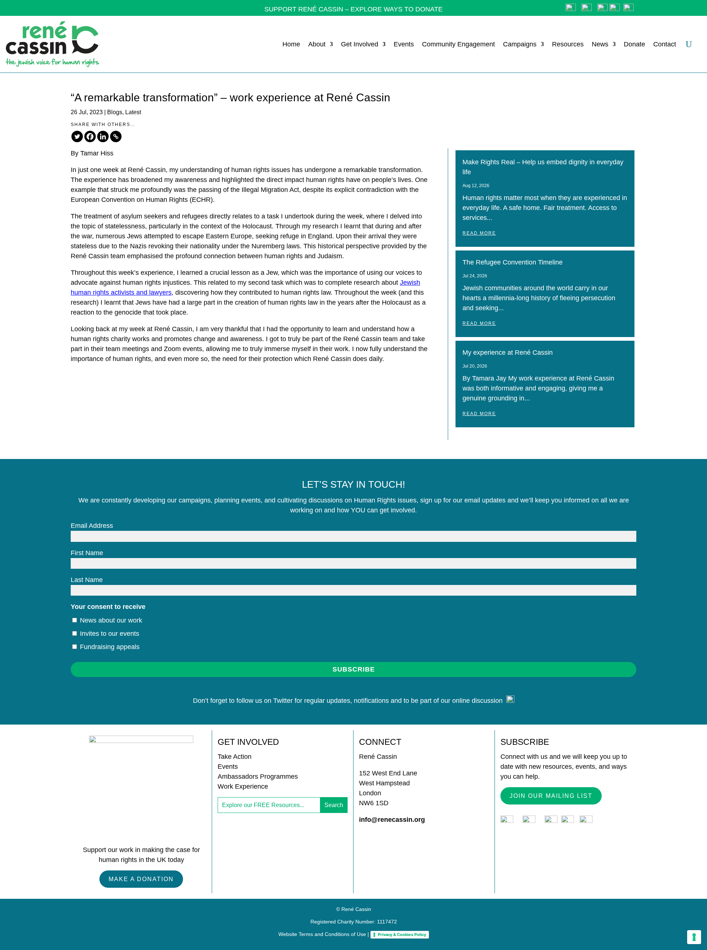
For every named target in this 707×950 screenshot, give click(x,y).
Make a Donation (141, 879)
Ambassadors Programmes (258, 776)
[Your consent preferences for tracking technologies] (694, 937)
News (600, 44)
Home (291, 44)
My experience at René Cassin (507, 352)
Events (404, 44)
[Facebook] (90, 136)
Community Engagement (458, 44)
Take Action (235, 756)
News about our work (110, 620)
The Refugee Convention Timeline (512, 262)
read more (479, 233)
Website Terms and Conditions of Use (322, 934)
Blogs (114, 112)
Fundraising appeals (109, 647)
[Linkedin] (103, 136)
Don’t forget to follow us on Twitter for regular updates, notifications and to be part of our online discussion (349, 700)
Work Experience (243, 786)
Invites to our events (108, 633)
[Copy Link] (116, 136)
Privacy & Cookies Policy (402, 934)
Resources (568, 44)
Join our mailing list (551, 796)
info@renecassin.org (392, 819)
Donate (634, 44)
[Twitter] (77, 136)
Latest (133, 112)
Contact (664, 44)
